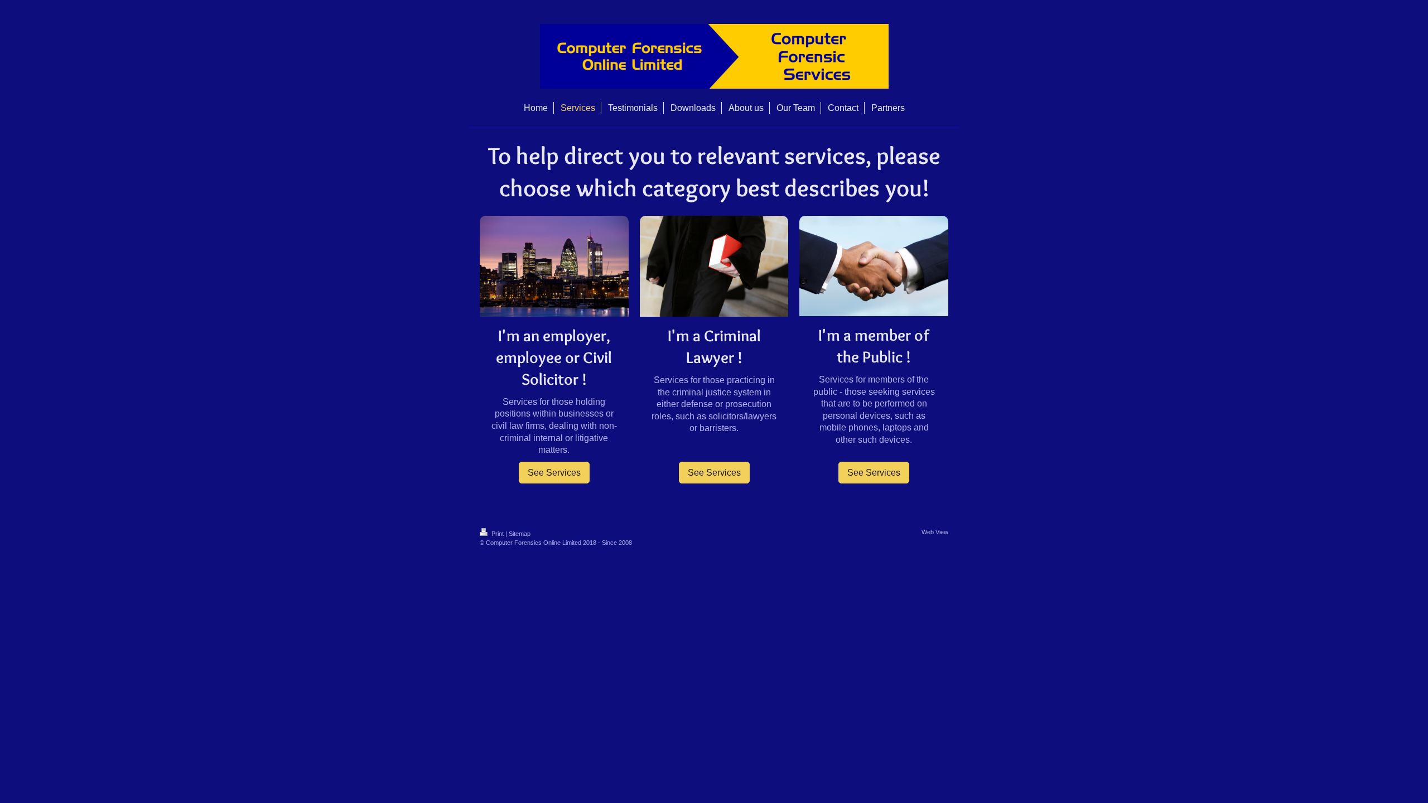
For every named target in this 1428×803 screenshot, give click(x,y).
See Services (554, 472)
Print (497, 533)
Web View (935, 532)
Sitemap (519, 533)
